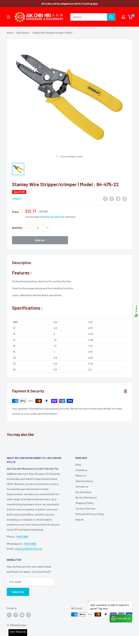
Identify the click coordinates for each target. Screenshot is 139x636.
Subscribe (18, 591)
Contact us (81, 486)
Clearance (81, 470)
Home (10, 32)
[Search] (111, 17)
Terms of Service (85, 508)
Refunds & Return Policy (89, 513)
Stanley (17, 198)
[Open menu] (8, 17)
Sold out (40, 240)
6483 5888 (22, 536)
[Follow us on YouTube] (22, 614)
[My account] (123, 17)
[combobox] (88, 17)
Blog (78, 464)
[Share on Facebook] (105, 198)
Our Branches (83, 492)
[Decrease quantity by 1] (28, 227)
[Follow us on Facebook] (9, 614)
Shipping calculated (51, 216)
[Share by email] (124, 198)
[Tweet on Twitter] (118, 198)
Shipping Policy (84, 502)
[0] (130, 17)
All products (22, 32)
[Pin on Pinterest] (111, 198)
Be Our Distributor (86, 497)
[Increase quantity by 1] (46, 227)
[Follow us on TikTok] (28, 614)
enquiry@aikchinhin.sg (28, 548)
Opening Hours (84, 481)
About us (80, 475)
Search (79, 519)
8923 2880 (30, 543)
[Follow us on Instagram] (15, 614)
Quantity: (17, 227)
